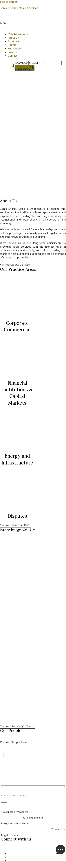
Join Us (12, 52)
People (12, 44)
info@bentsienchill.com (15, 823)
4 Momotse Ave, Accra (14, 811)
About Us (13, 37)
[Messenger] (60, 853)
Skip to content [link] (9, 1)
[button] (33, 25)
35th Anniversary (18, 34)
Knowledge (15, 48)
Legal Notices (9, 835)
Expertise (13, 41)
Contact (12, 55)
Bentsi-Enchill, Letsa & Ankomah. (19, 8)
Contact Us (58, 829)
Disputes (17, 516)
